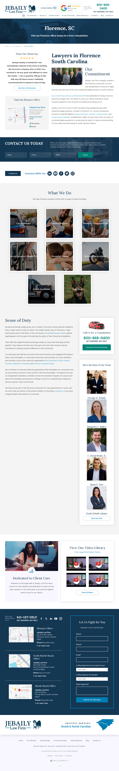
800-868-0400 (103, 6)
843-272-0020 (44, 673)
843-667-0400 (48, 643)
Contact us (59, 391)
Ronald (47, 333)
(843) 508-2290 (47, 700)
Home (24, 15)
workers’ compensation (98, 114)
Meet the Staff (96, 518)
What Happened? (82, 684)
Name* (78, 634)
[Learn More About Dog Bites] (77, 289)
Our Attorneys (32, 15)
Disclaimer (68, 755)
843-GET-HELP (27, 617)
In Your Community (68, 15)
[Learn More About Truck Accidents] (41, 289)
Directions (35, 123)
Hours (33, 126)
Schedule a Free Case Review (96, 347)
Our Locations (16, 46)
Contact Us (109, 15)
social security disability (61, 117)
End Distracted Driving (54, 361)
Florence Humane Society (43, 364)
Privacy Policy (59, 755)
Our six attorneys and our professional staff (69, 96)
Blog (102, 15)
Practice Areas (54, 15)
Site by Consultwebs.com (60, 760)
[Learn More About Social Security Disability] (23, 256)
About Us (43, 15)
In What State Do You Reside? (87, 675)
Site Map (50, 755)
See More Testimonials (27, 88)
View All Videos (87, 592)
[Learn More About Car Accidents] (23, 223)
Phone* (79, 644)
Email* (78, 655)
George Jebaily (60, 333)
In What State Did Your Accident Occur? (90, 665)
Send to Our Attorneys (92, 700)
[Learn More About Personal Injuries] (59, 223)
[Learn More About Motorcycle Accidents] (95, 256)
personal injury (82, 114)
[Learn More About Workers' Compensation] (95, 223)
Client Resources (82, 15)
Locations (94, 15)
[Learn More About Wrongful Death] (59, 256)
